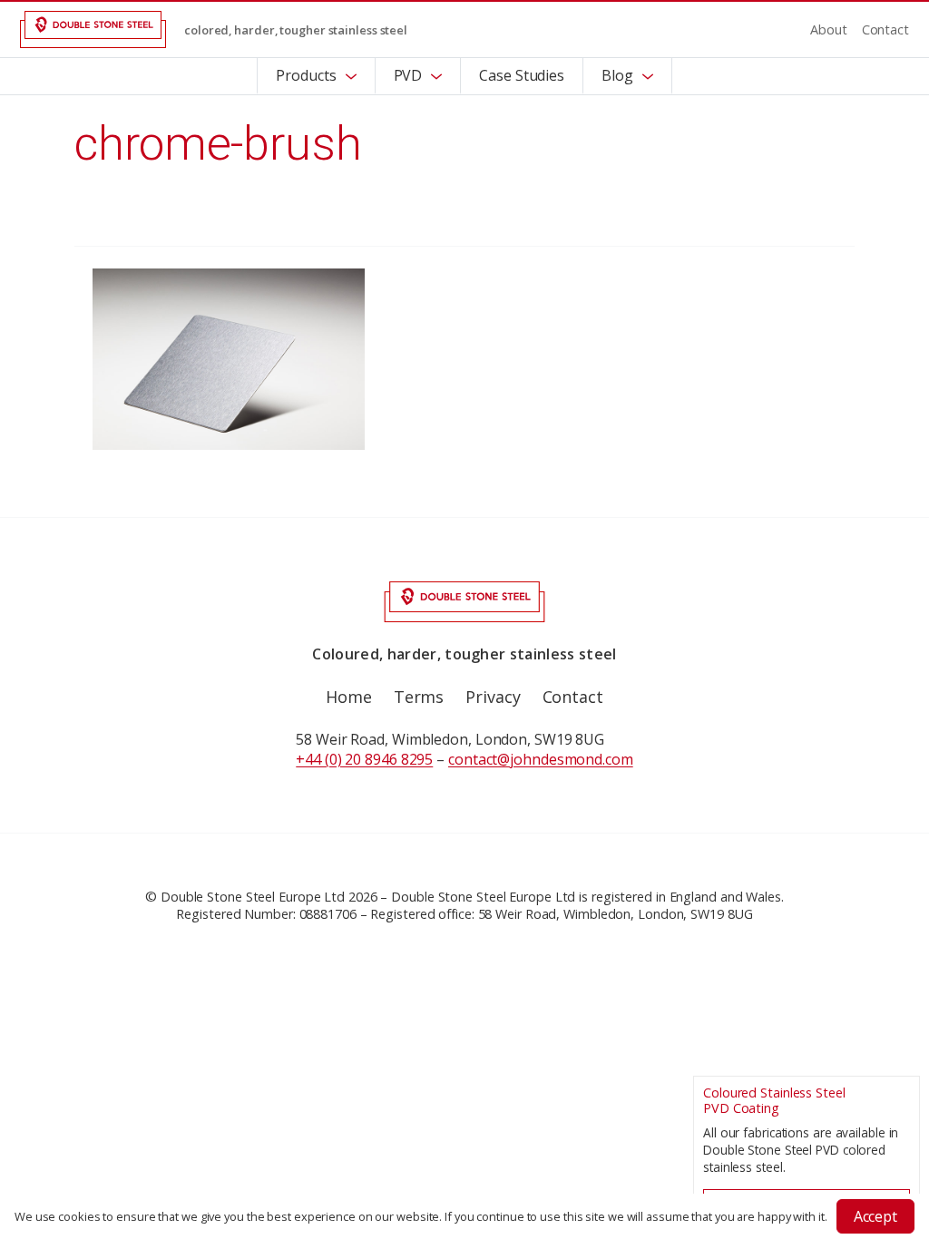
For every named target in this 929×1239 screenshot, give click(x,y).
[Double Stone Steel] (93, 29)
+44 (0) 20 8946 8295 (364, 759)
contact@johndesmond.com (540, 759)
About (828, 29)
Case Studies (521, 75)
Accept (875, 1216)
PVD (408, 75)
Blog (617, 75)
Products (306, 75)
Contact (885, 29)
